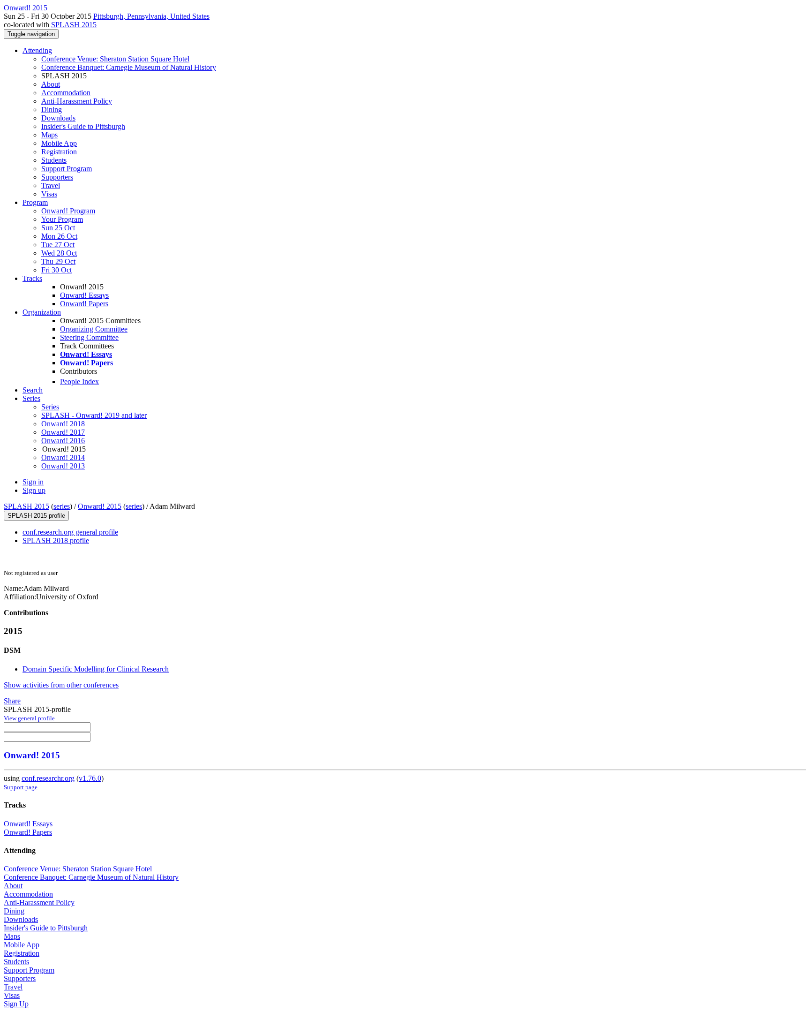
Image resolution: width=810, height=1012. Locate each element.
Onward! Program (68, 211)
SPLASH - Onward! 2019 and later (94, 415)
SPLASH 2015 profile (36, 515)
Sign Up (16, 1004)
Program (35, 202)
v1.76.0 (90, 778)
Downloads (58, 118)
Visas (49, 194)
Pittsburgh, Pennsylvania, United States (151, 16)
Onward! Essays (84, 295)
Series (50, 407)
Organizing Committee (94, 329)
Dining (51, 109)
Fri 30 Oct (56, 270)
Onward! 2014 (63, 457)
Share (12, 701)
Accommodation (65, 93)
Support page (21, 787)
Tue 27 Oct (58, 245)
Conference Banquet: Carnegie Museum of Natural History (128, 67)
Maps (49, 135)
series (61, 506)
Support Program (66, 169)
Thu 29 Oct (58, 261)
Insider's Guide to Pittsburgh (83, 126)
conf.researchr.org (48, 778)
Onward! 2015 (99, 506)
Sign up (33, 490)
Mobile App (59, 143)
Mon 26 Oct (59, 236)
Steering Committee (89, 337)
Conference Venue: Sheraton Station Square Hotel (115, 59)
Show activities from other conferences (61, 685)
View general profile (29, 718)
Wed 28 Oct (59, 253)
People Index (79, 381)
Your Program (62, 219)
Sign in (33, 482)
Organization (41, 312)
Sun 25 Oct (58, 228)
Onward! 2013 (63, 466)
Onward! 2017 (63, 432)
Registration (59, 152)
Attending (37, 50)
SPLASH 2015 (74, 25)
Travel (50, 185)
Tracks (32, 278)
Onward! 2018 (63, 424)
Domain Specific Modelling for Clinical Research (95, 669)
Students (54, 160)
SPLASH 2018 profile (55, 540)
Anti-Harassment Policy (76, 101)
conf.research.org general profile (70, 532)
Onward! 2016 (63, 441)
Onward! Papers (84, 304)
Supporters (57, 177)
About (50, 84)
